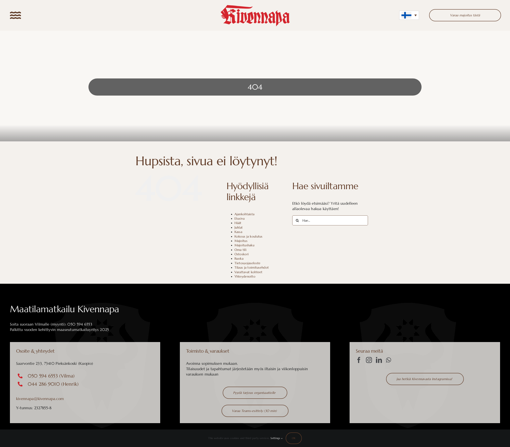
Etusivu (239, 218)
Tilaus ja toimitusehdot (251, 267)
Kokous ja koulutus (248, 236)
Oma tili (240, 250)
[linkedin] (379, 360)
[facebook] (359, 360)
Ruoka (238, 258)
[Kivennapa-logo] (255, 5)
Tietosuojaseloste (247, 263)
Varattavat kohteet (248, 272)
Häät (237, 223)
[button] (409, 15)
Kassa (238, 232)
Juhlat (238, 227)
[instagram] (369, 360)
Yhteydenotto (244, 276)
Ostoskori (241, 254)
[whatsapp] (388, 360)
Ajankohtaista (244, 214)
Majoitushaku (244, 245)
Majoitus (240, 241)
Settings (276, 438)
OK (293, 438)
